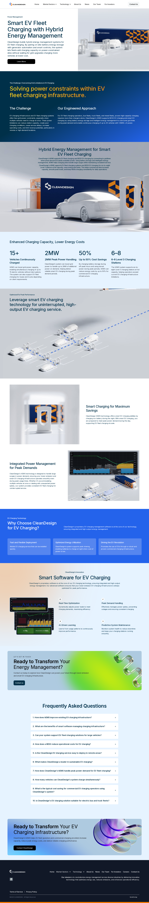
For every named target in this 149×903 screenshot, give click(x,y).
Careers (126, 872)
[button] (49, 4)
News (87, 4)
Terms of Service (16, 892)
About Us (77, 4)
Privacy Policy (31, 892)
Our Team (97, 4)
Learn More (21, 62)
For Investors (109, 4)
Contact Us (135, 872)
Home (37, 4)
